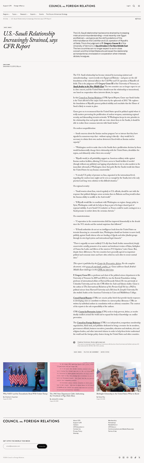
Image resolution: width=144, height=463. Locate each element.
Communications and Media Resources (121, 429)
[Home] (72, 6)
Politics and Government (91, 352)
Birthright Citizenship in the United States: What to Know (118, 394)
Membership (112, 420)
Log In (129, 6)
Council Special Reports (82, 298)
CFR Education (78, 427)
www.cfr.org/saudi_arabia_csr (98, 267)
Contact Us (77, 429)
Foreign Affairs (18, 6)
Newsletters (112, 425)
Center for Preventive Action (109, 264)
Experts (32, 14)
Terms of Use (112, 431)
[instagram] (131, 457)
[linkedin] (123, 457)
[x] (139, 457)
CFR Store (111, 427)
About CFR (76, 420)
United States (105, 352)
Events (41, 14)
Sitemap (76, 433)
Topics (14, 14)
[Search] (134, 6)
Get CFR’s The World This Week (16, 441)
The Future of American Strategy (56, 14)
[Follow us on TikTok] (135, 457)
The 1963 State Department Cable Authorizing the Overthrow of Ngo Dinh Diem (67, 395)
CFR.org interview (105, 270)
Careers (75, 425)
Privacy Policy (77, 431)
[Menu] (139, 6)
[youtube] (127, 457)
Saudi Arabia (8, 27)
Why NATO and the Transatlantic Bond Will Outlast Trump (25, 394)
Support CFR (7, 6)
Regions (5, 14)
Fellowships (112, 423)
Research (23, 14)
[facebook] (119, 457)
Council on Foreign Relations (90, 98)
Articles (5, 19)
